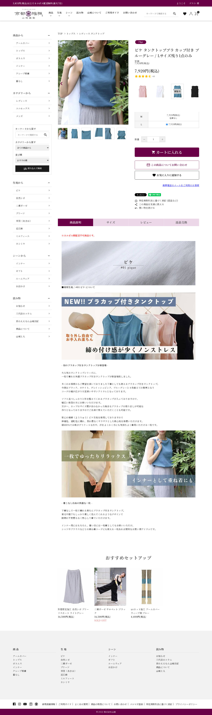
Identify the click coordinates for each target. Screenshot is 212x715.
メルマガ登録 (136, 704)
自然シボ (20, 198)
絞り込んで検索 (32, 169)
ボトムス (20, 58)
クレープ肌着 (22, 73)
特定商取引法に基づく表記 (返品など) (156, 200)
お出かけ (20, 286)
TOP (60, 33)
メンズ (19, 116)
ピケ (18, 190)
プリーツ (20, 213)
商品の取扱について (101, 704)
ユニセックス (23, 108)
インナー (20, 65)
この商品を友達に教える (149, 204)
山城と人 (20, 336)
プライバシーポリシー (186, 704)
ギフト (19, 271)
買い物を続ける (145, 207)
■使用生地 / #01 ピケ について (78, 287)
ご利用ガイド (64, 704)
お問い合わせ (120, 704)
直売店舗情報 (48, 704)
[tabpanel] (93, 82)
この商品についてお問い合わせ (167, 165)
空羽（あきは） (24, 220)
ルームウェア (22, 278)
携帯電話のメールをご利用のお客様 (181, 185)
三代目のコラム (24, 313)
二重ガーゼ (21, 205)
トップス (70, 33)
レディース (21, 100)
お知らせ (20, 305)
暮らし (19, 81)
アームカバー (23, 43)
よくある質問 (81, 704)
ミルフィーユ (22, 236)
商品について (23, 328)
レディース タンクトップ (91, 33)
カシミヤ (20, 243)
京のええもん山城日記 (27, 321)
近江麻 (19, 228)
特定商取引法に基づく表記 (159, 704)
